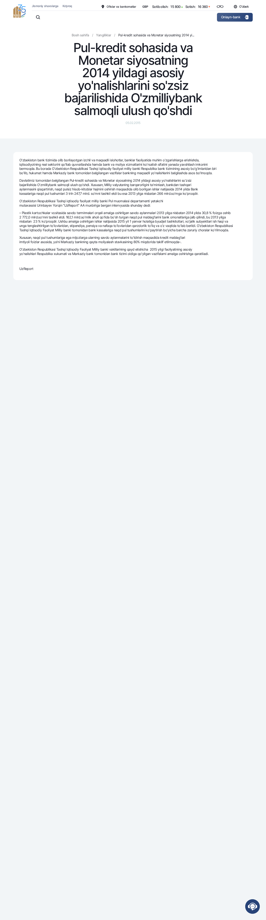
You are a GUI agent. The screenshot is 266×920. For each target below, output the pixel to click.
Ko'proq (67, 6)
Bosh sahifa (80, 35)
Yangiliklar (103, 35)
